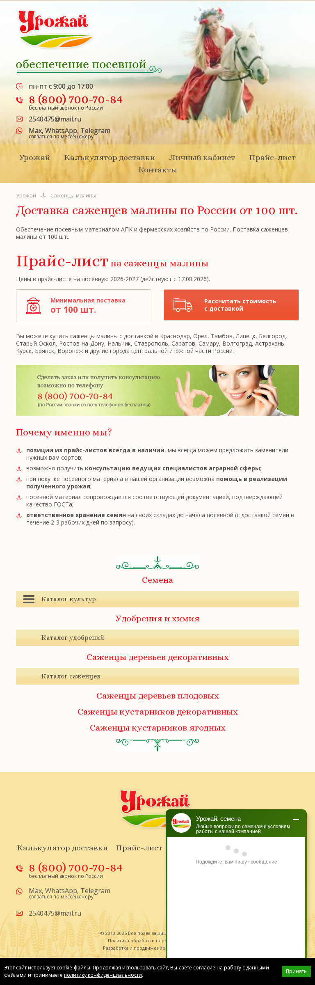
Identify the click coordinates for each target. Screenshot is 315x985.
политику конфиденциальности (103, 974)
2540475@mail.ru (55, 119)
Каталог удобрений (72, 637)
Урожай (34, 157)
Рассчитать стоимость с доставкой (240, 304)
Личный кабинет (202, 157)
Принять (296, 971)
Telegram (95, 130)
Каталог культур (68, 599)
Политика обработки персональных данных (158, 940)
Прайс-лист (272, 157)
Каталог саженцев (70, 676)
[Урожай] (56, 29)
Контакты (157, 169)
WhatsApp (61, 130)
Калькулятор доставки (109, 157)
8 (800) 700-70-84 (76, 99)
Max (35, 130)
